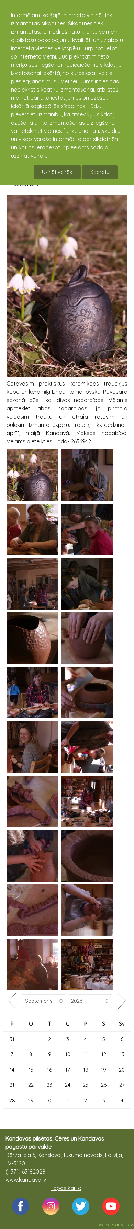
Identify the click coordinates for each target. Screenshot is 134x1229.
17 (67, 1070)
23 (49, 1085)
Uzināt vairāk (57, 172)
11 (85, 1054)
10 (67, 1054)
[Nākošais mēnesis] (121, 1001)
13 (122, 1054)
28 (12, 1100)
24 (67, 1085)
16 (49, 1070)
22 (31, 1085)
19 (103, 1070)
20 (122, 1070)
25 (85, 1085)
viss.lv (127, 1224)
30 (50, 1100)
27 (122, 1085)
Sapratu (99, 172)
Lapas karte (66, 1188)
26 (104, 1085)
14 (12, 1070)
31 (12, 1039)
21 (12, 1085)
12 (103, 1054)
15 (31, 1070)
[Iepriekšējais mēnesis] (12, 1001)
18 (85, 1070)
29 (31, 1100)
